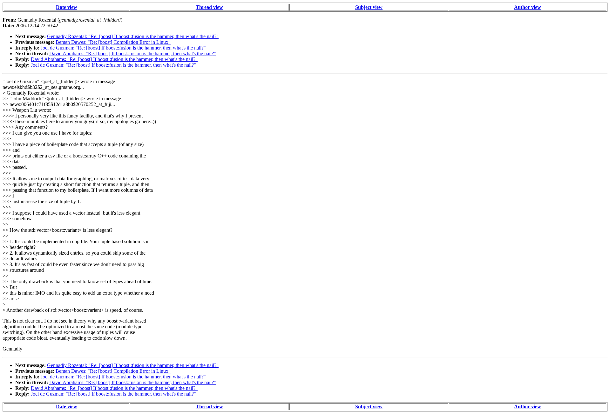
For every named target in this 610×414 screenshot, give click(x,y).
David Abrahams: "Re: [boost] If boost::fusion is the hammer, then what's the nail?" (132, 53)
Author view (527, 7)
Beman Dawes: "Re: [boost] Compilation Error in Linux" (113, 42)
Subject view (369, 7)
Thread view (209, 7)
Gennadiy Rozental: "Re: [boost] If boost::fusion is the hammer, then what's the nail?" (133, 36)
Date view (66, 7)
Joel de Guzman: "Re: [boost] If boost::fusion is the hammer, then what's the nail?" (123, 47)
